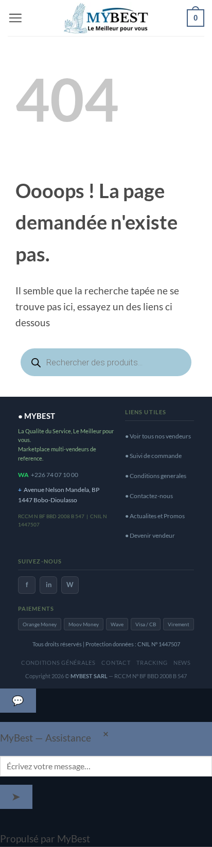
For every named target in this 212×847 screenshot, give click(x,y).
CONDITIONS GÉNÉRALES (58, 662)
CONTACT (115, 662)
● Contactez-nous (149, 496)
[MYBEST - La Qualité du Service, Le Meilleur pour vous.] (106, 17)
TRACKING (151, 662)
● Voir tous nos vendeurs (158, 436)
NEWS (182, 662)
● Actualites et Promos (155, 516)
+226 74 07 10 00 (54, 475)
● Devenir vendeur (150, 535)
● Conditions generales (155, 476)
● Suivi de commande (153, 456)
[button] (15, 18)
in (48, 584)
